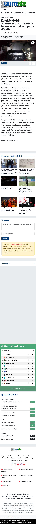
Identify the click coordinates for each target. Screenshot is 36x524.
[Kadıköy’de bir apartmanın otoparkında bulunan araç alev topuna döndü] (18, 50)
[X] (15, 464)
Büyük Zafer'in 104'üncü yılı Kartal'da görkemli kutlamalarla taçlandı (8, 209)
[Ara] (3, 9)
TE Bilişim (11, 517)
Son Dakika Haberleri (26, 481)
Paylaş (5, 63)
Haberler (3, 17)
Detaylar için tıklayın (18, 388)
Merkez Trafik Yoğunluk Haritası (8, 476)
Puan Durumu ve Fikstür (27, 475)
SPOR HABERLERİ (7, 496)
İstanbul (11, 17)
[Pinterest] (18, 464)
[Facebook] (12, 464)
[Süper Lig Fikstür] (34, 395)
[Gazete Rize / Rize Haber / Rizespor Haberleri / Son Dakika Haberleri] (18, 4)
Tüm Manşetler (7, 481)
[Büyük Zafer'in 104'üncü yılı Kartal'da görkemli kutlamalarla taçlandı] (9, 202)
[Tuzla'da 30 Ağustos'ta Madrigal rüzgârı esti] (9, 181)
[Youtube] (24, 464)
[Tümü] (34, 264)
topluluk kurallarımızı (16, 244)
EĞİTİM (7, 498)
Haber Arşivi (6, 485)
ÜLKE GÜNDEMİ (26, 498)
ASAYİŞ (18, 498)
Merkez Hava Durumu (27, 469)
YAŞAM (13, 498)
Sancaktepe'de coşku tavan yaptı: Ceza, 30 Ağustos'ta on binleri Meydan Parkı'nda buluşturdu (25, 210)
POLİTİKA (23, 496)
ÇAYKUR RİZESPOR (20, 12)
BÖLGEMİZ (16, 496)
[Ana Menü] (5, 9)
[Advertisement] (18, 286)
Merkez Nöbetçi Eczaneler (6, 470)
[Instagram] (21, 464)
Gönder (5, 238)
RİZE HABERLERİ (6, 12)
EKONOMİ (30, 496)
